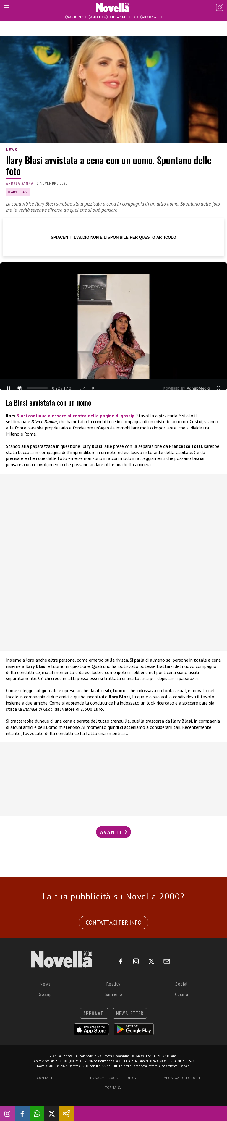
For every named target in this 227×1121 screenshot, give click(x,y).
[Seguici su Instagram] (7, 1113)
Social (181, 984)
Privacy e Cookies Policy (113, 1078)
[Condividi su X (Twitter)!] (51, 1113)
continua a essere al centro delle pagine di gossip (75, 416)
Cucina (181, 994)
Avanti (112, 832)
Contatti (45, 1078)
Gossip (45, 994)
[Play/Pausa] (9, 388)
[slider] (37, 388)
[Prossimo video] (94, 388)
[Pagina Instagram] (219, 7)
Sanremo (75, 17)
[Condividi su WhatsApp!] (37, 1113)
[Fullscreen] (218, 388)
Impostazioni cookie (181, 1078)
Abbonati (151, 17)
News (11, 149)
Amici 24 (98, 17)
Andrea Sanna (19, 183)
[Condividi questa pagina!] (66, 1113)
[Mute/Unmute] (20, 388)
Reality (113, 984)
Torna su (113, 1088)
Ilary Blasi (18, 192)
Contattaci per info (114, 922)
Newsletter (124, 17)
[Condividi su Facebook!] (22, 1113)
